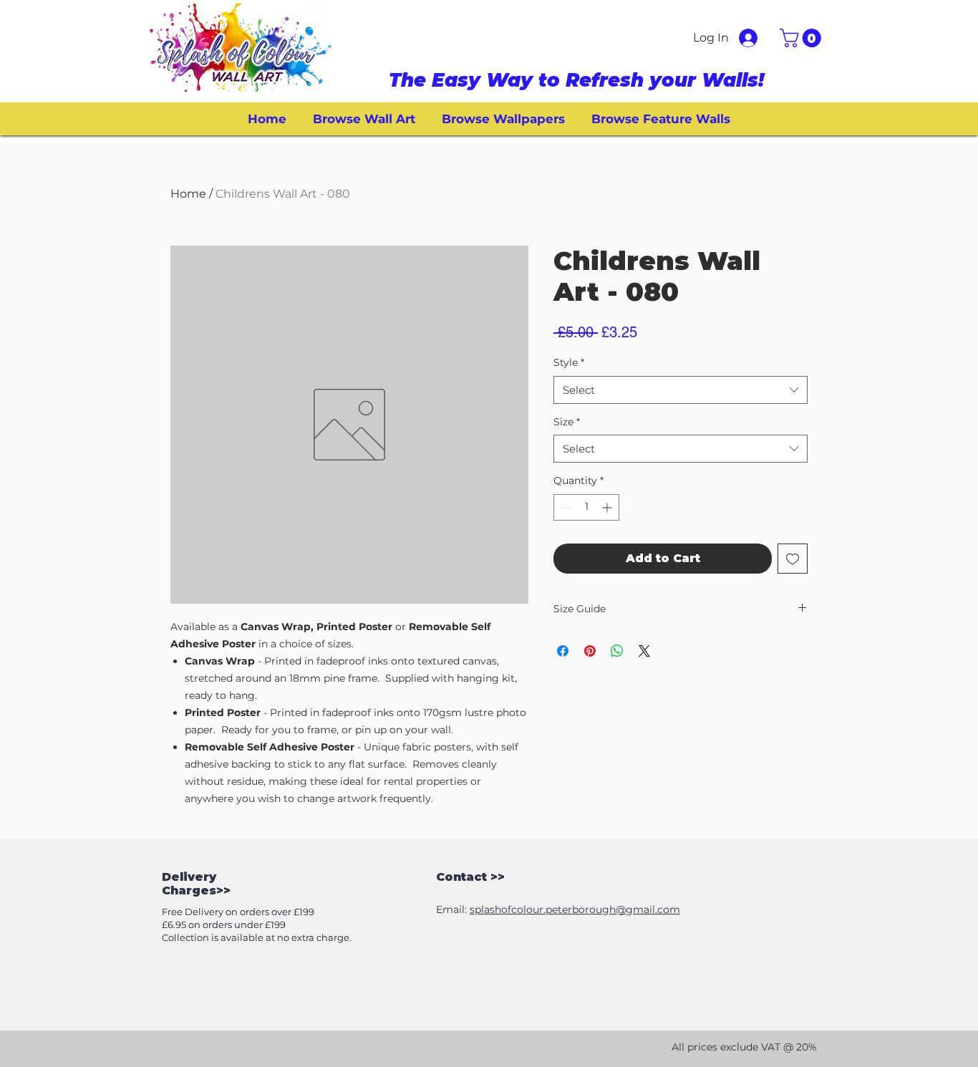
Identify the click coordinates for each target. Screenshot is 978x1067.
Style (568, 362)
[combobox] (680, 390)
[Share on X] (644, 651)
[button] (803, 38)
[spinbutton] (586, 507)
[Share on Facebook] (562, 651)
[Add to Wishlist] (793, 559)
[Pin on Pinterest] (590, 651)
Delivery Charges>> (196, 883)
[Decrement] (564, 507)
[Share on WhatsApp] (617, 651)
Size (566, 421)
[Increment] (608, 507)
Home (188, 194)
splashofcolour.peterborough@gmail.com (575, 909)
